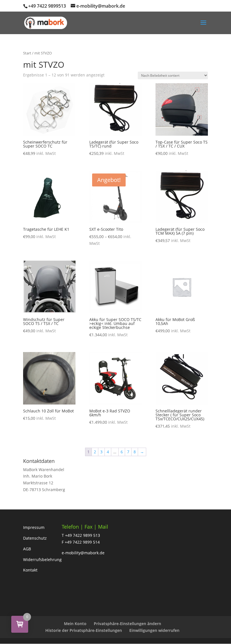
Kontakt (30, 570)
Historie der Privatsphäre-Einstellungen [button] (83, 630)
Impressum (34, 527)
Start (27, 53)
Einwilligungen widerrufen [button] (154, 630)
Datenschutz (35, 538)
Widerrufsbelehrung (42, 559)
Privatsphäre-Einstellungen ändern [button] (127, 623)
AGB (27, 548)
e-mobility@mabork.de (83, 552)
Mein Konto (75, 623)
